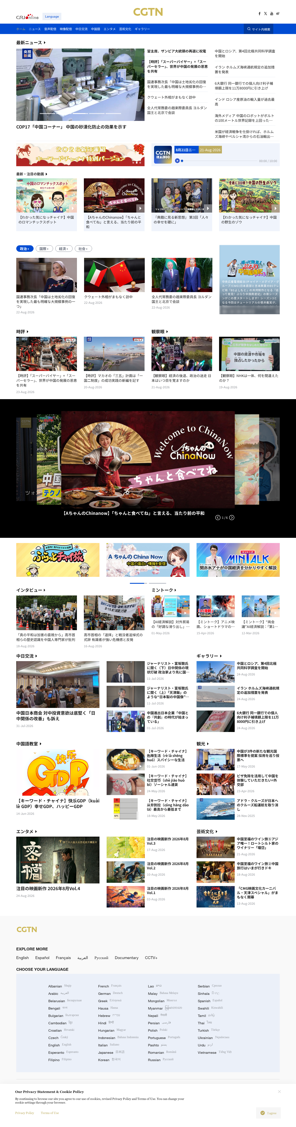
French (109, 986)
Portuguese (164, 1038)
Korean (109, 1060)
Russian (161, 1060)
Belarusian (64, 1001)
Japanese (111, 1052)
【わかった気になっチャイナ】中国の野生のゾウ (249, 219)
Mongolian (162, 1001)
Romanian (162, 1052)
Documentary (126, 957)
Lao (155, 986)
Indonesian (118, 1038)
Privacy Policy (24, 1113)
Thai (205, 1023)
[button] (47, 113)
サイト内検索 (261, 29)
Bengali (57, 1008)
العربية (82, 957)
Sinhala (209, 993)
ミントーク (162, 590)
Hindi (106, 1023)
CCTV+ (151, 957)
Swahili (210, 1008)
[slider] (182, 161)
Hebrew (109, 1015)
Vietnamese (215, 1052)
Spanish (210, 1001)
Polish (157, 1030)
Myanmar (165, 1008)
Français (63, 957)
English (22, 957)
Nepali (157, 1015)
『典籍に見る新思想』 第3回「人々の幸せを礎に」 (181, 219)
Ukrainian (213, 1038)
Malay (163, 993)
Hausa (108, 1008)
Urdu (205, 1045)
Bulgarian (63, 1015)
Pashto (157, 1045)
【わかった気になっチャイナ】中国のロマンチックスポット (46, 219)
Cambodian (60, 1023)
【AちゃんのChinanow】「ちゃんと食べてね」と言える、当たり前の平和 (113, 222)
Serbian (210, 986)
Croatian (61, 1030)
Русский (101, 957)
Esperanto (63, 1052)
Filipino (60, 1060)
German (110, 993)
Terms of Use (50, 1113)
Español (42, 957)
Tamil (206, 1015)
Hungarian (112, 1030)
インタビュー (29, 590)
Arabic (58, 993)
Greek (109, 1001)
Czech (58, 1038)
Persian (159, 1023)
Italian (108, 1045)
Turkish (209, 1030)
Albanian (59, 986)
